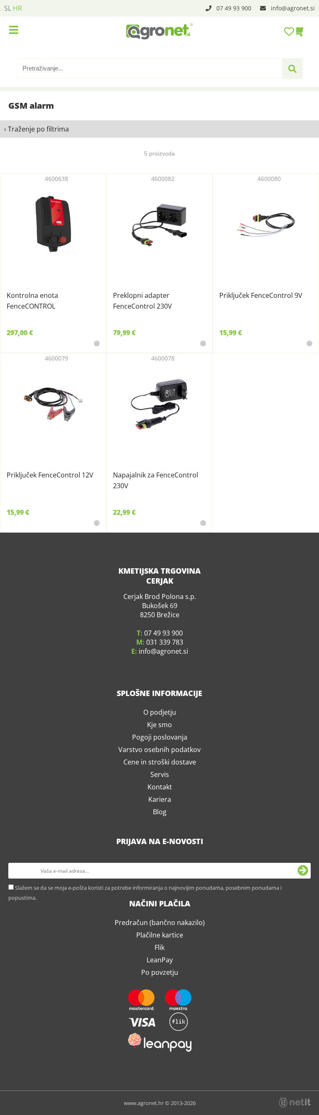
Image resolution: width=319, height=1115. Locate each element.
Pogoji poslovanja (159, 737)
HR (17, 8)
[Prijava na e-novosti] (303, 871)
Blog (160, 811)
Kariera (159, 799)
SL (7, 8)
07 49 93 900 (233, 8)
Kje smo (159, 724)
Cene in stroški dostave (159, 762)
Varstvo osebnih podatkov (159, 749)
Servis (159, 774)
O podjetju (159, 712)
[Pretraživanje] (292, 68)
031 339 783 (164, 642)
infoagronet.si (293, 8)
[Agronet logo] (159, 31)
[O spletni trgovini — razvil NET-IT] (295, 1103)
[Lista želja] (290, 31)
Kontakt (159, 786)
